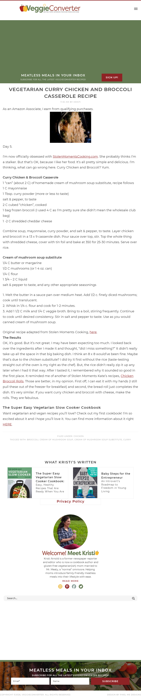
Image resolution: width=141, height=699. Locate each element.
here (93, 332)
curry (127, 439)
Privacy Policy (70, 501)
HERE (7, 424)
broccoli (33, 439)
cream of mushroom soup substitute (98, 439)
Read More (70, 581)
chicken (79, 436)
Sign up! (112, 77)
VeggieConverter (50, 8)
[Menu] (136, 8)
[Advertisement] (70, 47)
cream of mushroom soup (56, 439)
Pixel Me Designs (130, 694)
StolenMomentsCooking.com (75, 156)
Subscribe (110, 681)
